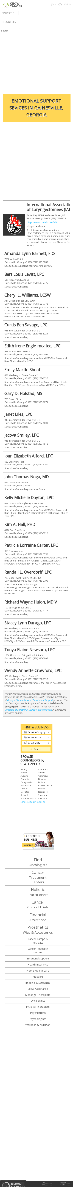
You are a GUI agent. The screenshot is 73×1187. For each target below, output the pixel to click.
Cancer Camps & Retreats (38, 940)
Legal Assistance (38, 988)
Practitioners (37, 892)
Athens (24, 772)
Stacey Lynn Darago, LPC (27, 623)
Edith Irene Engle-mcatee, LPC (32, 346)
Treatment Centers (38, 877)
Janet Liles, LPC (18, 414)
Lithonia (25, 788)
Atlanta (41, 772)
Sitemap (63, 1182)
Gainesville (26, 785)
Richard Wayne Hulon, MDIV (30, 602)
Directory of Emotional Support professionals (28, 709)
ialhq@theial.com (36, 226)
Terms (62, 1185)
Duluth (41, 782)
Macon (41, 788)
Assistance (37, 917)
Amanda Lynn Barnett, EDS (29, 253)
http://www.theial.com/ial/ (42, 222)
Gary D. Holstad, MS (23, 393)
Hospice (38, 976)
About (44, 1182)
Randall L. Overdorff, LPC (28, 572)
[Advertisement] (36, 51)
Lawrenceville (45, 785)
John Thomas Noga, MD (26, 476)
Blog (43, 1185)
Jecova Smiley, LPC (21, 435)
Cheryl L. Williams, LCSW (27, 295)
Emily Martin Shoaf (22, 369)
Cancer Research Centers (38, 950)
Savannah (43, 795)
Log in (67, 4)
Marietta (25, 791)
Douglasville (27, 782)
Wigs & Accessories (38, 929)
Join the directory (38, 841)
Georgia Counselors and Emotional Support (30, 700)
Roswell (24, 795)
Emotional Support (38, 958)
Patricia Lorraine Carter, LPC (31, 545)
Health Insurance (37, 964)
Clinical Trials (37, 904)
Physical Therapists (38, 1006)
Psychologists (37, 1018)
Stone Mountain (28, 798)
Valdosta (42, 798)
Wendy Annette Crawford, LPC (32, 670)
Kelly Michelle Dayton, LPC (29, 497)
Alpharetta (43, 769)
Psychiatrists (38, 1012)
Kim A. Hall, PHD (19, 524)
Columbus (43, 775)
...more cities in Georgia (33, 801)
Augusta (24, 775)
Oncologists (38, 862)
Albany (24, 769)
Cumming (25, 779)
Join (54, 4)
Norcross (43, 791)
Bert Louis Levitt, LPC (24, 274)
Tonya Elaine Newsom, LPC (29, 649)
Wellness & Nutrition (37, 1025)
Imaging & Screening (37, 982)
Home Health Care (37, 970)
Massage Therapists (37, 994)
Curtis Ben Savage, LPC (25, 325)
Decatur (42, 779)
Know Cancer (12, 5)
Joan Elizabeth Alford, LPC (28, 456)
